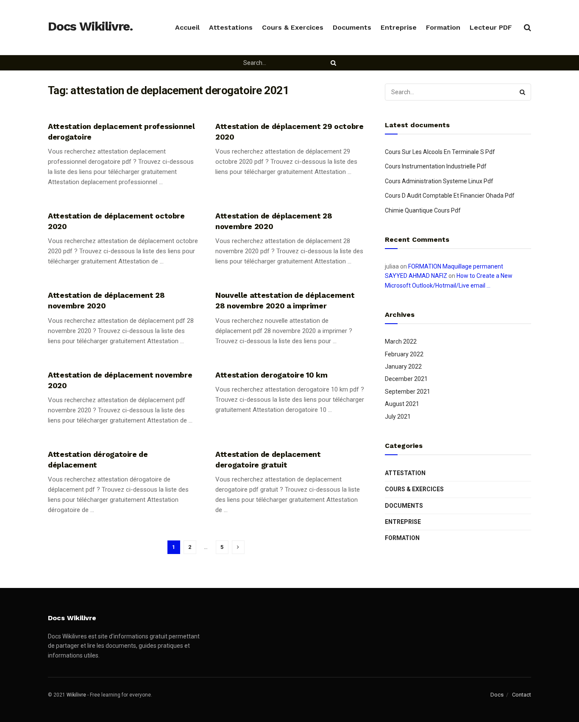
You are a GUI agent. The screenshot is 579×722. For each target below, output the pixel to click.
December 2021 (406, 378)
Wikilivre (76, 695)
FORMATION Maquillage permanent (455, 266)
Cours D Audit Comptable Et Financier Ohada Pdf (450, 195)
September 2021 (407, 391)
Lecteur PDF (491, 27)
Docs (497, 694)
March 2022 (401, 341)
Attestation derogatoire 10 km (271, 374)
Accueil (187, 27)
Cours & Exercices (292, 27)
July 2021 (398, 416)
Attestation (405, 473)
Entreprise (399, 27)
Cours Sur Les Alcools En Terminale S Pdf (440, 151)
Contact (521, 694)
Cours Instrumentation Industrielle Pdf (436, 166)
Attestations (231, 27)
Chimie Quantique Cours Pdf (423, 210)
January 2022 (403, 366)
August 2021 (402, 403)
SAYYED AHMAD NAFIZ (416, 275)
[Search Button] (334, 62)
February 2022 (404, 354)
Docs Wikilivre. (90, 27)
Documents (352, 27)
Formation (443, 27)
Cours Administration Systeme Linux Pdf (439, 181)
